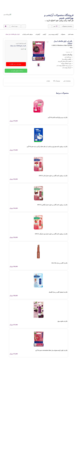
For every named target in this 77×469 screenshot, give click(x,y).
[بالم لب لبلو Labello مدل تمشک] (38, 64)
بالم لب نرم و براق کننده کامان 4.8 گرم (57, 117)
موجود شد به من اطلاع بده (15, 64)
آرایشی (44, 34)
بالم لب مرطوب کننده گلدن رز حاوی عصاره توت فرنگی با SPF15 (51, 233)
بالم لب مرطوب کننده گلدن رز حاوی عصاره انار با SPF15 (53, 175)
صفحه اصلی (70, 34)
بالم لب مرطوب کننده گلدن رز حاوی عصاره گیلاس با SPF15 (52, 204)
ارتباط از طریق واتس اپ (17, 70)
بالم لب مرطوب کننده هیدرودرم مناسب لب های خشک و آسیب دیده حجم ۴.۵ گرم (47, 146)
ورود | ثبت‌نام (14, 26)
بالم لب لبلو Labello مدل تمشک (13, 34)
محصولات (63, 34)
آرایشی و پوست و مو (53, 34)
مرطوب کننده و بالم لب (27, 34)
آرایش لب (37, 34)
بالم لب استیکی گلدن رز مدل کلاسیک (58, 292)
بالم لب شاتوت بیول (62, 321)
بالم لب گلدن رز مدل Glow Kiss (59, 263)
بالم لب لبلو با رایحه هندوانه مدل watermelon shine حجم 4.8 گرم (51, 350)
